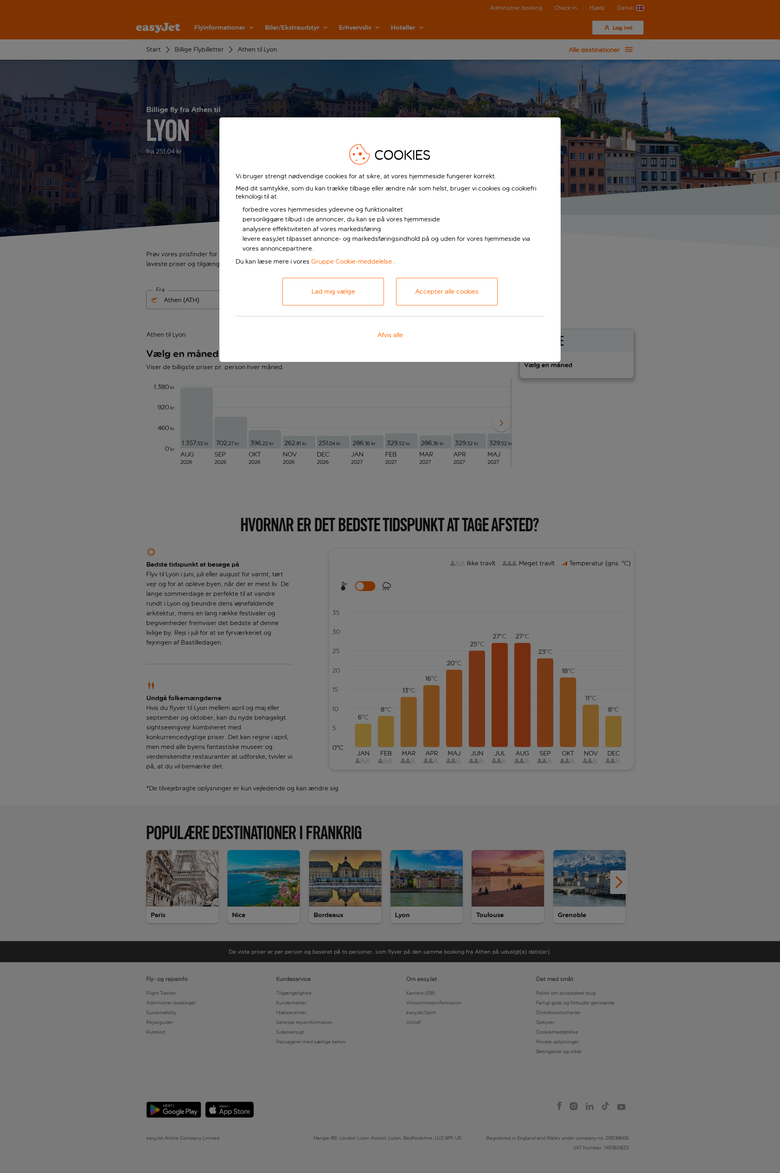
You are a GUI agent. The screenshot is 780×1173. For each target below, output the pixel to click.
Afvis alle (390, 335)
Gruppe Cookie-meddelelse (351, 261)
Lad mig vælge (333, 291)
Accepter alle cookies (447, 291)
